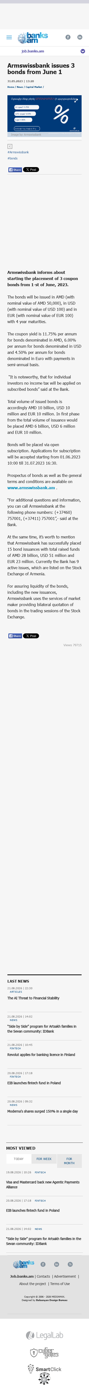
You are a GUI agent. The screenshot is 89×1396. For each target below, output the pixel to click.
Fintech (15, 1048)
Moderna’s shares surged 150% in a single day (42, 1111)
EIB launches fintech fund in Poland (34, 1083)
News (13, 1020)
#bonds (12, 158)
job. (33, 51)
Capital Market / (35, 87)
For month (69, 1161)
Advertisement (65, 1276)
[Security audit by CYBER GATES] (44, 1353)
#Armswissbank (18, 152)
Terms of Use (60, 1284)
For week (44, 1159)
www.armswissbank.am (31, 487)
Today (19, 1159)
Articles (16, 991)
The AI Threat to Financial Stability (33, 998)
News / (21, 87)
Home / (12, 87)
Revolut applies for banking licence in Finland (41, 1054)
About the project (33, 1284)
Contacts (44, 1276)
